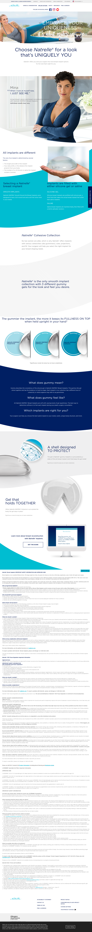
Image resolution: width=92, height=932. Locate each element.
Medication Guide (49, 765)
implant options (42, 5)
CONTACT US (40, 902)
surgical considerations (30, 5)
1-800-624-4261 (44, 650)
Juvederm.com (6, 857)
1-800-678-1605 (29, 761)
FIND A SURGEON (65, 5)
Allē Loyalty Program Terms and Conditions (19, 878)
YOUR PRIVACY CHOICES (67, 909)
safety (50, 5)
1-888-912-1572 (39, 887)
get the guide (33, 544)
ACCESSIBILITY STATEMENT (44, 899)
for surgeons (67, 1)
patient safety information (45, 1)
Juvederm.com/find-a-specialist (14, 816)
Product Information (24, 765)
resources (57, 5)
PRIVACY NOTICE (65, 899)
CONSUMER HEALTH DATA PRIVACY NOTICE (70, 903)
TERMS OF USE (41, 905)
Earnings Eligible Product (33, 879)
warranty (35, 1)
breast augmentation (57, 1)
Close (90, 923)
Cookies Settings (66, 906)
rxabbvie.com (32, 648)
